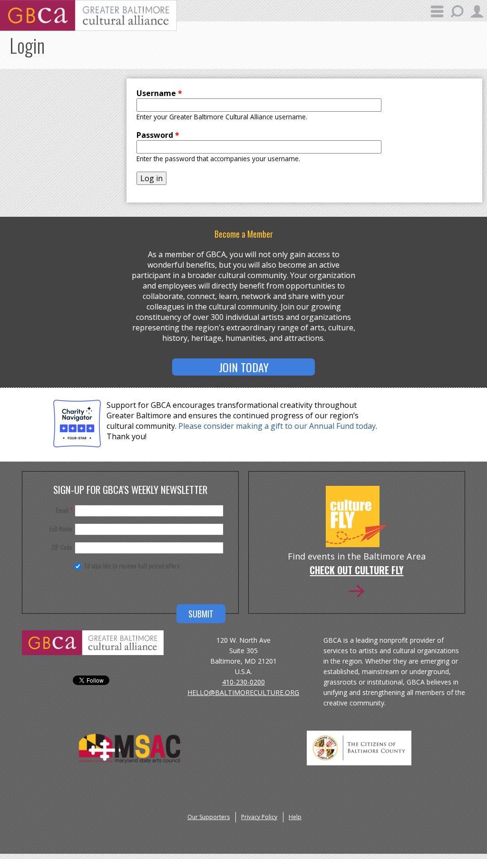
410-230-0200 (243, 681)
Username (159, 93)
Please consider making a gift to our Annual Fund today (277, 426)
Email (64, 510)
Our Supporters (208, 817)
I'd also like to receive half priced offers (132, 565)
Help (295, 817)
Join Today (244, 367)
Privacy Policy (259, 817)
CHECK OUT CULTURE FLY (356, 571)
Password (157, 135)
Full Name (60, 528)
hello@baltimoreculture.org (243, 692)
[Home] (88, 28)
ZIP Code (61, 547)
